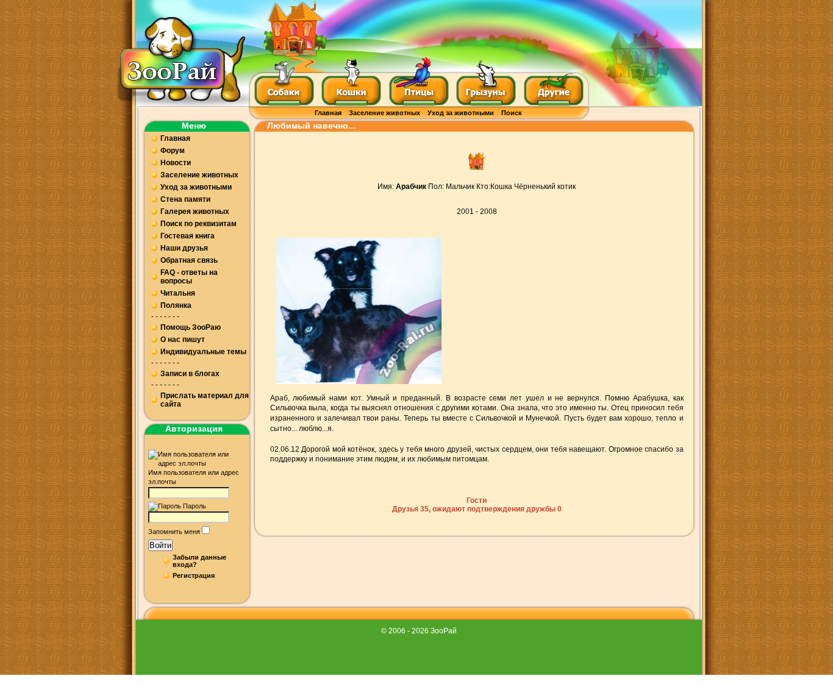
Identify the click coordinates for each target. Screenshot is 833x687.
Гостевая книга (187, 236)
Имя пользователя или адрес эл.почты (193, 477)
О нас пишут (182, 339)
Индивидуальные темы (203, 351)
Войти (160, 545)
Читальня (177, 293)
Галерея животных (194, 211)
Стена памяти (185, 199)
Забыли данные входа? (199, 561)
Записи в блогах (190, 373)
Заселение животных (384, 112)
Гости (477, 500)
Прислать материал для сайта (204, 399)
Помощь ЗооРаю (190, 327)
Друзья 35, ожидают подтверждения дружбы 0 (477, 509)
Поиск (511, 112)
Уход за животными (460, 112)
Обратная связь (189, 260)
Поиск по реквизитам (198, 223)
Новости (175, 162)
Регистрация (194, 575)
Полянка (175, 305)
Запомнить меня (174, 531)
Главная (328, 112)
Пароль (194, 506)
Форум (172, 150)
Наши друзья (184, 248)
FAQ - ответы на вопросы (189, 276)
